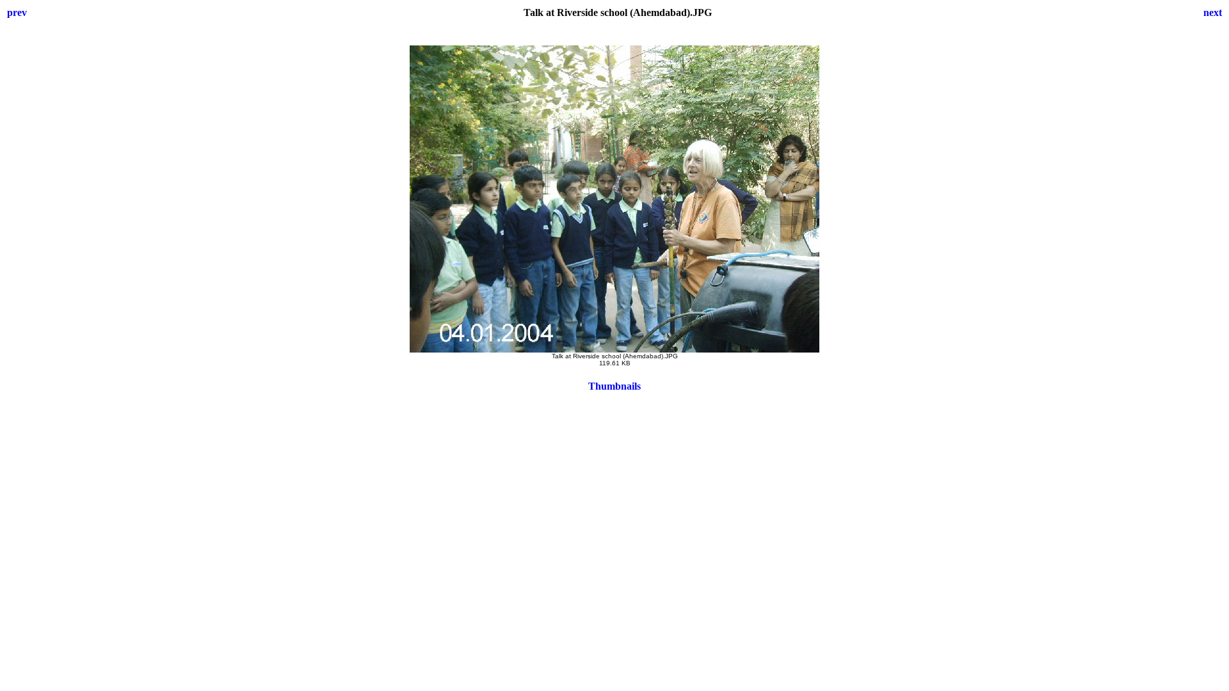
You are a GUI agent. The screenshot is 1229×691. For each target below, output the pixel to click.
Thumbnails (614, 386)
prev (17, 12)
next (1212, 12)
